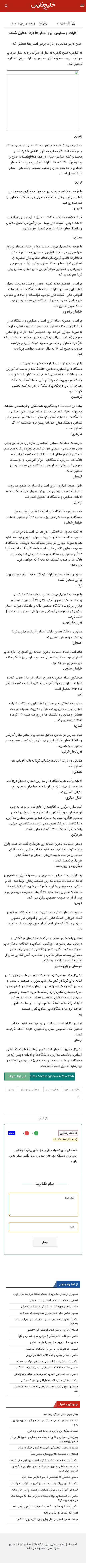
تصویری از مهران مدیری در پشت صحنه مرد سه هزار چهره (45, 1294)
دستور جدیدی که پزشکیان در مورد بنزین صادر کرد (50, 1477)
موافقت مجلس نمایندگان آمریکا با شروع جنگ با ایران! (48, 1447)
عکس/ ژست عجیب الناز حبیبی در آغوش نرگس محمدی (47, 1361)
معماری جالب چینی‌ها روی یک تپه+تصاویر (54, 1342)
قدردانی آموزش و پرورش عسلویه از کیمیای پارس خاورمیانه (45, 1490)
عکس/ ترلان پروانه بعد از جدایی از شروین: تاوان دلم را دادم (44, 1483)
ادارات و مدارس (72, 1089)
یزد (78, 1096)
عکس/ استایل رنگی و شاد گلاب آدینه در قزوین (52, 1355)
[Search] (6, 6)
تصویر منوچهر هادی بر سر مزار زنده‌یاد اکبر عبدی (51, 1349)
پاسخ (11, 1133)
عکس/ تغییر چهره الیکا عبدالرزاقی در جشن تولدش (49, 1306)
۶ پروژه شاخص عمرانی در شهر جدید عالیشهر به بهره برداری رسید (45, 1422)
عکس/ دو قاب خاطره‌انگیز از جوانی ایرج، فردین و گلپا (48, 1336)
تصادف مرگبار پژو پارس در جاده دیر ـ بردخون (52, 1431)
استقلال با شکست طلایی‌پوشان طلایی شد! (54, 1454)
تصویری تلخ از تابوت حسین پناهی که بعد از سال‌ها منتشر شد (46, 1388)
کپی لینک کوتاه (17, 1076)
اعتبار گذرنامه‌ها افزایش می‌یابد (61, 1513)
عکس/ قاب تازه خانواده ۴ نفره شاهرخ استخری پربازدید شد (45, 1506)
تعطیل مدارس (52, 1089)
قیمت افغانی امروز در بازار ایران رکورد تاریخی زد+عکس (47, 1519)
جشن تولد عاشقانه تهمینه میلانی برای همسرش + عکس (46, 1367)
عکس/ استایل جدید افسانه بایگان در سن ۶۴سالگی (49, 1380)
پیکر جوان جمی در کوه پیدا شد (60, 1414)
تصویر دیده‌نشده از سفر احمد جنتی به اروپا (54, 1300)
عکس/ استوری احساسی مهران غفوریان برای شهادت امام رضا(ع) (46, 1321)
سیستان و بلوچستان (30, 1089)
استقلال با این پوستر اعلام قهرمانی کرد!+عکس (52, 1330)
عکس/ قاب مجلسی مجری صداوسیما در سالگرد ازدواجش (46, 1374)
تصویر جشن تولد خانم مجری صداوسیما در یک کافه (49, 1313)
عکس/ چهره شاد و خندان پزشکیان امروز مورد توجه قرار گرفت (43, 1460)
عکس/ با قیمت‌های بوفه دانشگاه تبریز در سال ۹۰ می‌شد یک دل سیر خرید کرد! (44, 1498)
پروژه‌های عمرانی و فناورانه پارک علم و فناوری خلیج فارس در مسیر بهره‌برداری (44, 1439)
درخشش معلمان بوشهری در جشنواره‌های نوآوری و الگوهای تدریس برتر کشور (45, 1468)
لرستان (11, 1089)
